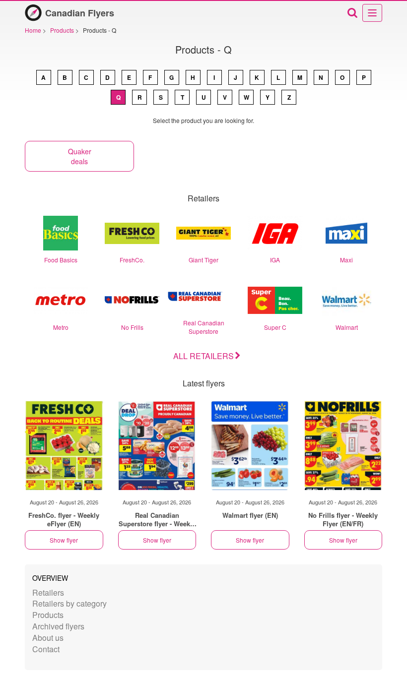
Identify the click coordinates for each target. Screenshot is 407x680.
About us (48, 637)
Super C (275, 327)
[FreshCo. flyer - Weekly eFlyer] (64, 445)
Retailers (48, 592)
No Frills (132, 327)
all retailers (203, 356)
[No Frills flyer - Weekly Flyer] (343, 445)
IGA (275, 259)
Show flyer (64, 540)
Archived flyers (58, 626)
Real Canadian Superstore (203, 326)
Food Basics (60, 259)
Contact (46, 649)
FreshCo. (132, 259)
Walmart (347, 327)
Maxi (346, 259)
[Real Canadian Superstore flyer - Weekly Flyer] (157, 445)
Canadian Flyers (79, 12)
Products (48, 614)
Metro (60, 327)
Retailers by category (69, 603)
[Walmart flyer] (250, 445)
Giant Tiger (203, 259)
